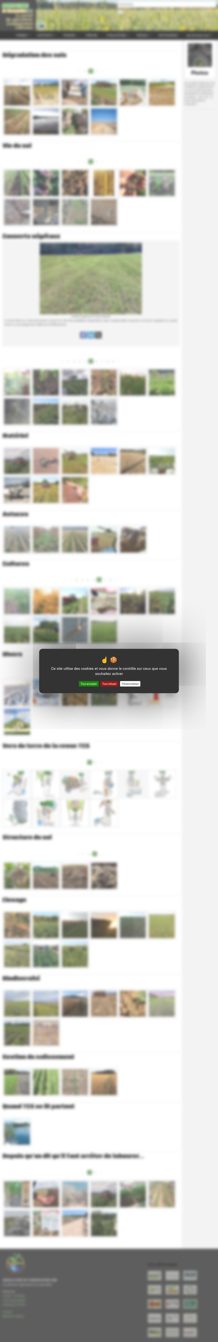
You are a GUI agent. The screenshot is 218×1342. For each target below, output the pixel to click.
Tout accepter (89, 684)
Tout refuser (109, 684)
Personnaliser (130, 684)
